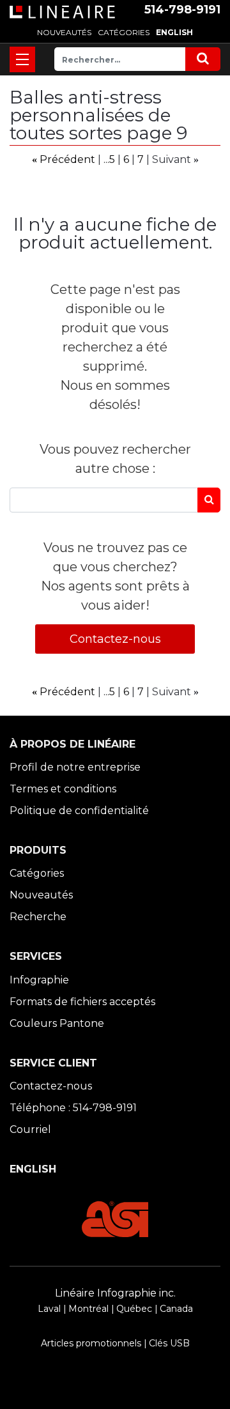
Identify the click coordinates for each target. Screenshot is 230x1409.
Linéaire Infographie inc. (115, 1293)
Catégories (37, 873)
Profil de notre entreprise (75, 767)
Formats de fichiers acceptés (82, 1002)
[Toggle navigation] (22, 59)
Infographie (39, 980)
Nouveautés (41, 895)
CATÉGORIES (124, 32)
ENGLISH (174, 32)
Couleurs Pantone (57, 1023)
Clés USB (169, 1343)
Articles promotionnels (91, 1343)
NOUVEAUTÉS (64, 32)
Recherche (38, 917)
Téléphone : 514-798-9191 (73, 1108)
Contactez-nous (115, 639)
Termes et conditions (63, 789)
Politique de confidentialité (79, 811)
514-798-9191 (182, 10)
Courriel (30, 1129)
